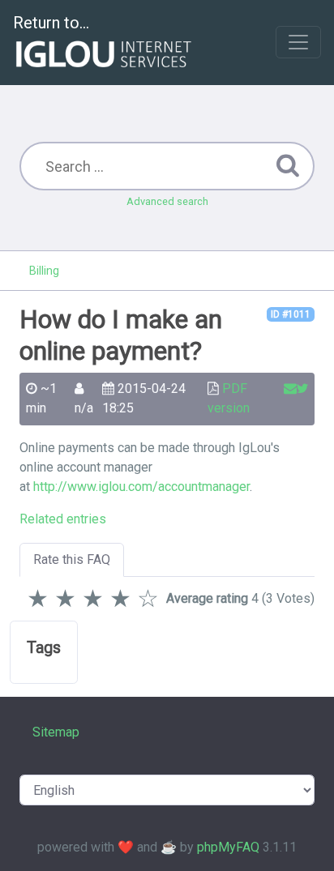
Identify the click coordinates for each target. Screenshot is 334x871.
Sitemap (55, 732)
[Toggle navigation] (298, 42)
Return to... (51, 22)
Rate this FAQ (71, 559)
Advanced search (167, 201)
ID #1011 (290, 314)
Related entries (62, 519)
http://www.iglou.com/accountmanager (141, 486)
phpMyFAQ (228, 847)
